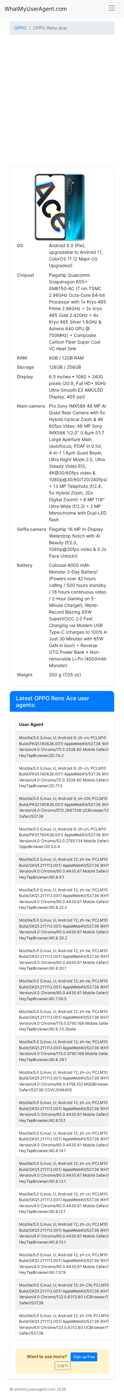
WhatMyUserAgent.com (35, 8)
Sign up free (84, 1356)
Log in (62, 1365)
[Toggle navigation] (112, 7)
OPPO (20, 28)
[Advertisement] (62, 101)
